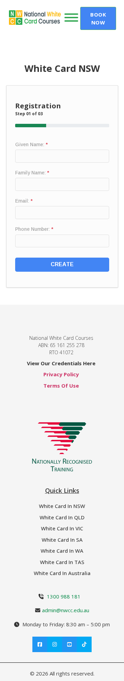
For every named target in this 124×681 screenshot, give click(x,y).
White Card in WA (62, 550)
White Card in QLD (62, 517)
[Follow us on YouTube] (69, 644)
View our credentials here (61, 363)
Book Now (98, 18)
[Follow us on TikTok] (84, 644)
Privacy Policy (61, 374)
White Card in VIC (62, 528)
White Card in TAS (62, 562)
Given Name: (31, 144)
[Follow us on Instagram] (54, 644)
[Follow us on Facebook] (39, 644)
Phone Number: (34, 229)
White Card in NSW (62, 505)
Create (62, 264)
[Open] (71, 17)
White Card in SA (62, 539)
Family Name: (32, 172)
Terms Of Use (61, 385)
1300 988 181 (64, 596)
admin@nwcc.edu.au (65, 610)
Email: (24, 201)
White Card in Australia (62, 573)
